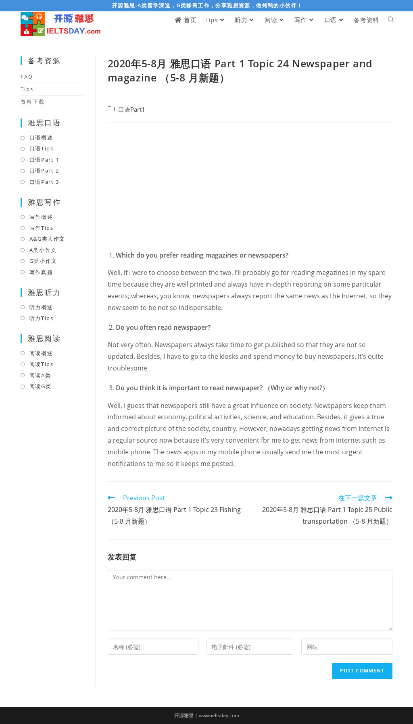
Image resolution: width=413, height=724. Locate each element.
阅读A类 (40, 375)
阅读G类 (40, 386)
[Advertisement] (250, 187)
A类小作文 (43, 250)
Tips (27, 89)
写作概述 (41, 217)
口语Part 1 (44, 159)
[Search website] (391, 20)
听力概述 (41, 307)
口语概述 (41, 137)
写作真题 (41, 272)
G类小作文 (43, 260)
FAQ (27, 76)
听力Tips (41, 318)
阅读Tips (41, 364)
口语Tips (41, 148)
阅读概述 (41, 353)
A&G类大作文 (47, 238)
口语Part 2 (44, 170)
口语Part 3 (44, 181)
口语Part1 (131, 109)
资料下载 (33, 101)
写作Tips (41, 227)
